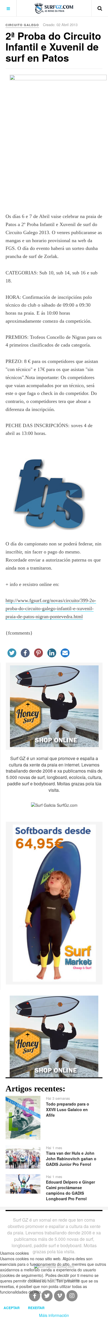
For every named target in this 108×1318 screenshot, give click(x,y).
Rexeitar (36, 1307)
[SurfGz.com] (54, 8)
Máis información (54, 1315)
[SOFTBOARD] (54, 902)
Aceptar (12, 1307)
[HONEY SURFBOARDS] (54, 705)
